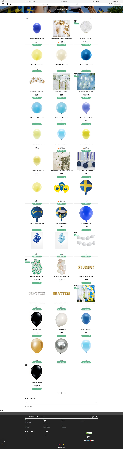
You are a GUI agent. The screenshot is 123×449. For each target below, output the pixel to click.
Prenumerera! (52, 231)
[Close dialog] (79, 216)
